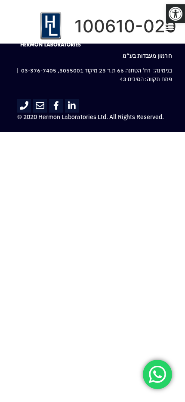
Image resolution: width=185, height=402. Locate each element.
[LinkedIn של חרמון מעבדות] (72, 106)
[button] (175, 13)
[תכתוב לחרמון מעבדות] (40, 106)
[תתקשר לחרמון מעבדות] (24, 106)
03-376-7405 (38, 71)
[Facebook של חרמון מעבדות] (56, 106)
